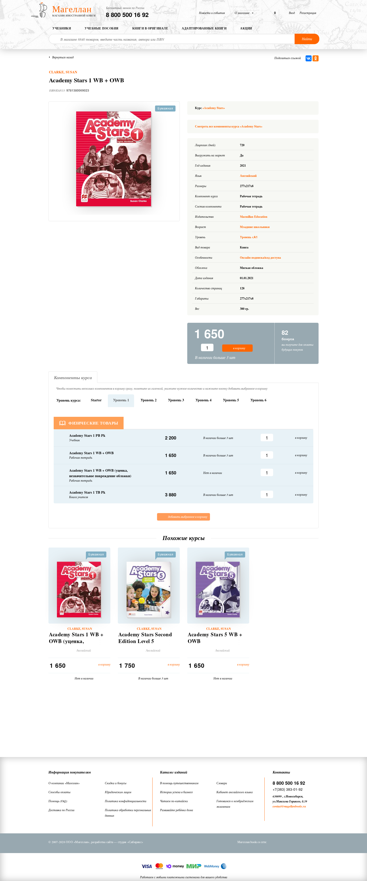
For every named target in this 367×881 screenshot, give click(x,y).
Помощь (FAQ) (57, 801)
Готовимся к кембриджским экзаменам (234, 803)
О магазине (242, 13)
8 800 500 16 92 (127, 14)
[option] (114, 159)
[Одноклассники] (316, 58)
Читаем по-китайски (174, 801)
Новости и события (212, 13)
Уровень (249, 237)
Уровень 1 (121, 400)
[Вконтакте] (275, 842)
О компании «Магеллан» (64, 783)
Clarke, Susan (63, 72)
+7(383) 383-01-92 (288, 789)
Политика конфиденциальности (125, 801)
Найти (307, 38)
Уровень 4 (203, 400)
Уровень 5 (231, 400)
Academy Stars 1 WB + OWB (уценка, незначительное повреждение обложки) (77, 644)
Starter (96, 400)
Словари (221, 783)
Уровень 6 (258, 400)
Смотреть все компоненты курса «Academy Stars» (228, 126)
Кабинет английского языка (234, 792)
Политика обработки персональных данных (128, 812)
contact (277, 806)
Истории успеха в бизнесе (176, 792)
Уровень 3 (176, 400)
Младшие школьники (255, 227)
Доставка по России (61, 810)
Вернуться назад (63, 57)
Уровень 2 (149, 400)
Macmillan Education (253, 217)
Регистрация (308, 13)
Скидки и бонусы (115, 783)
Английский (248, 176)
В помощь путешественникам (179, 783)
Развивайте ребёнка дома (176, 810)
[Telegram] (301, 842)
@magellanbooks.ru (293, 806)
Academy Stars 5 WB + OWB (215, 638)
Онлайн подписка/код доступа (260, 257)
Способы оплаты (59, 792)
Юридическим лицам (118, 792)
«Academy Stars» (213, 108)
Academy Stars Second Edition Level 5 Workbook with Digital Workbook (146, 644)
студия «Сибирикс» (130, 842)
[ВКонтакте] (309, 58)
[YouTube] (314, 842)
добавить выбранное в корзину (187, 517)
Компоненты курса (73, 377)
